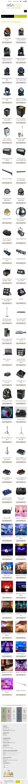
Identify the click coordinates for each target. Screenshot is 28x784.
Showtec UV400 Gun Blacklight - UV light (7, 279)
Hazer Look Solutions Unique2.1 (7, 381)
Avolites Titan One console (7, 360)
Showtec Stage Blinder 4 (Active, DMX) (7, 299)
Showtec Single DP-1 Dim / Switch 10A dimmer (7, 339)
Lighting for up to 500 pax (21, 614)
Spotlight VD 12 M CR (21, 259)
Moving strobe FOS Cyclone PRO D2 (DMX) (21, 159)
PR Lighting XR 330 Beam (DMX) (7, 79)
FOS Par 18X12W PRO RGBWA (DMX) (7, 199)
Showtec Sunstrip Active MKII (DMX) (21, 179)
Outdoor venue (7, 575)
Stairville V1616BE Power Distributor (7, 478)
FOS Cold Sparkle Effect (21, 401)
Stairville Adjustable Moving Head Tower (7, 319)
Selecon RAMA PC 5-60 (21, 239)
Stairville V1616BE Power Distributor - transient (21, 458)
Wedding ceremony (21, 633)
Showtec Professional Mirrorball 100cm (21, 219)
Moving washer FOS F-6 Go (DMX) (7, 159)
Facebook (6, 765)
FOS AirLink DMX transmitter (21, 498)
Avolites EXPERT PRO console (21, 339)
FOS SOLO (21, 299)
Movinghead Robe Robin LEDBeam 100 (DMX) (7, 59)
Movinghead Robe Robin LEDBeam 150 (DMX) (21, 39)
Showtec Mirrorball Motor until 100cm (7, 239)
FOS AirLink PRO (7, 518)
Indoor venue (21, 556)
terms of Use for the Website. (10, 755)
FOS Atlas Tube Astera (21, 690)
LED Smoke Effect (21, 419)
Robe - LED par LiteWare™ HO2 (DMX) (7, 139)
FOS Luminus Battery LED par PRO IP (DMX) (21, 119)
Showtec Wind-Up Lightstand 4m (7, 458)
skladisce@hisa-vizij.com (8, 741)
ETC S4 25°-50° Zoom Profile (6, 259)
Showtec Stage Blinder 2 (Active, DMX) (21, 279)
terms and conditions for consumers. (12, 753)
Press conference (7, 556)
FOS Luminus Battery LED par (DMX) (7, 119)
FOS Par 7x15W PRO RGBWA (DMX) (21, 199)
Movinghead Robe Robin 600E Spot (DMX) (21, 59)
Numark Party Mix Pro (7, 419)
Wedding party (7, 653)
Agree (18, 781)
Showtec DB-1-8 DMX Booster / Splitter (21, 319)
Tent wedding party (21, 653)
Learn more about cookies (23, 782)
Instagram (7, 767)
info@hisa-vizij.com (7, 729)
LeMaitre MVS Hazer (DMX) (21, 381)
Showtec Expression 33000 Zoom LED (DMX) (21, 99)
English (26, 1)
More (3, 16)
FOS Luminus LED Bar (7, 178)
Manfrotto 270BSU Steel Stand (7, 438)
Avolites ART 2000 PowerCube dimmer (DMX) (21, 361)
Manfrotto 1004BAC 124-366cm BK (21, 438)
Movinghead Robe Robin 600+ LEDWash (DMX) (21, 79)
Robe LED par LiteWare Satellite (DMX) (21, 139)
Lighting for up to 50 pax (21, 518)
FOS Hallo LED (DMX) (7, 219)
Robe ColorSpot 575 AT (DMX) (7, 99)
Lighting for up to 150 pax (7, 536)
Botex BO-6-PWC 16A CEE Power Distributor (7, 498)
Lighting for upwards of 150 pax (21, 537)
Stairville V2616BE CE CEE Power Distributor (21, 478)
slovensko (24, 1)
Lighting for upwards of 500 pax (7, 634)
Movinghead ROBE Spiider (7, 39)
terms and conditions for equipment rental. (13, 752)
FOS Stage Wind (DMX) (7, 401)
